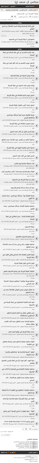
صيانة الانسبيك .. (29, 226)
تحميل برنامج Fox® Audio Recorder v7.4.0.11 (19, 421)
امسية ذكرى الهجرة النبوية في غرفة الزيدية (20, 147)
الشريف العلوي (20, 383)
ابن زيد (22, 249)
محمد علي (21, 211)
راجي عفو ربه (21, 134)
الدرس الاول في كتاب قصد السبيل (23, 156)
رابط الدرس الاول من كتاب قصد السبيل (22, 131)
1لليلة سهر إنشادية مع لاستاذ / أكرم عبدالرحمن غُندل (18, 171)
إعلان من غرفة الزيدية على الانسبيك (23, 179)
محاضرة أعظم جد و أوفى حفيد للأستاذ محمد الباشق (18, 139)
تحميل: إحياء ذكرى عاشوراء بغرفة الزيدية (21, 105)
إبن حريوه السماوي (19, 404)
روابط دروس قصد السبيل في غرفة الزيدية (21, 85)
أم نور (22, 158)
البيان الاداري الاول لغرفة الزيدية (24, 263)
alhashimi (21, 424)
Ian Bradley (28, 456)
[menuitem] (30, 6)
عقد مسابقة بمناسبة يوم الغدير (24, 163)
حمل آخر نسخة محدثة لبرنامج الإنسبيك (22, 187)
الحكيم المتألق (20, 334)
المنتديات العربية (28, 459)
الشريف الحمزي (20, 229)
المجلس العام (25, 33)
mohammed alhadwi (17, 42)
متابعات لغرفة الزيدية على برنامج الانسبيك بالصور (19, 271)
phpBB (32, 458)
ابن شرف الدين (20, 150)
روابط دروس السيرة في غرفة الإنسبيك (22, 75)
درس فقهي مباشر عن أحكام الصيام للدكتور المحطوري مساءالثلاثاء (20, 314)
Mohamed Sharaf (19, 166)
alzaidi (22, 260)
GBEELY (22, 31)
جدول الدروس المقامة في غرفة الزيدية (22, 123)
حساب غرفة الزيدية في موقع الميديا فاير (21, 331)
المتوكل (22, 120)
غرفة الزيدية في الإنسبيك (28, 14)
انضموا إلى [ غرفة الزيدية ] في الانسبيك (21, 39)
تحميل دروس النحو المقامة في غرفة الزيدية (20, 95)
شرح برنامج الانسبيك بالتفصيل (25, 236)
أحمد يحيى (21, 57)
